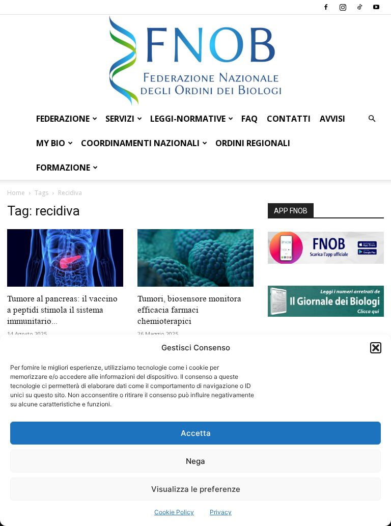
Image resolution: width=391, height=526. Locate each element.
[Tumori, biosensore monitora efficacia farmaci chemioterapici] (195, 258)
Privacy (221, 512)
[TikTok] (359, 7)
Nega (195, 461)
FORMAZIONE (63, 167)
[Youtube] (376, 7)
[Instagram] (342, 7)
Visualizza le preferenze (195, 489)
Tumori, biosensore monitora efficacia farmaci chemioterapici (189, 310)
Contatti (289, 118)
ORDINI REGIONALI (252, 143)
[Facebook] (325, 7)
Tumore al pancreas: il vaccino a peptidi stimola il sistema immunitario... (62, 310)
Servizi (119, 118)
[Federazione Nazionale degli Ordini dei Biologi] (195, 60)
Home (16, 192)
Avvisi (332, 118)
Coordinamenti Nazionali (140, 143)
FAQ (249, 118)
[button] (376, 348)
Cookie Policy (174, 512)
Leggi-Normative (188, 118)
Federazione (63, 118)
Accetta (196, 433)
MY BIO (50, 143)
